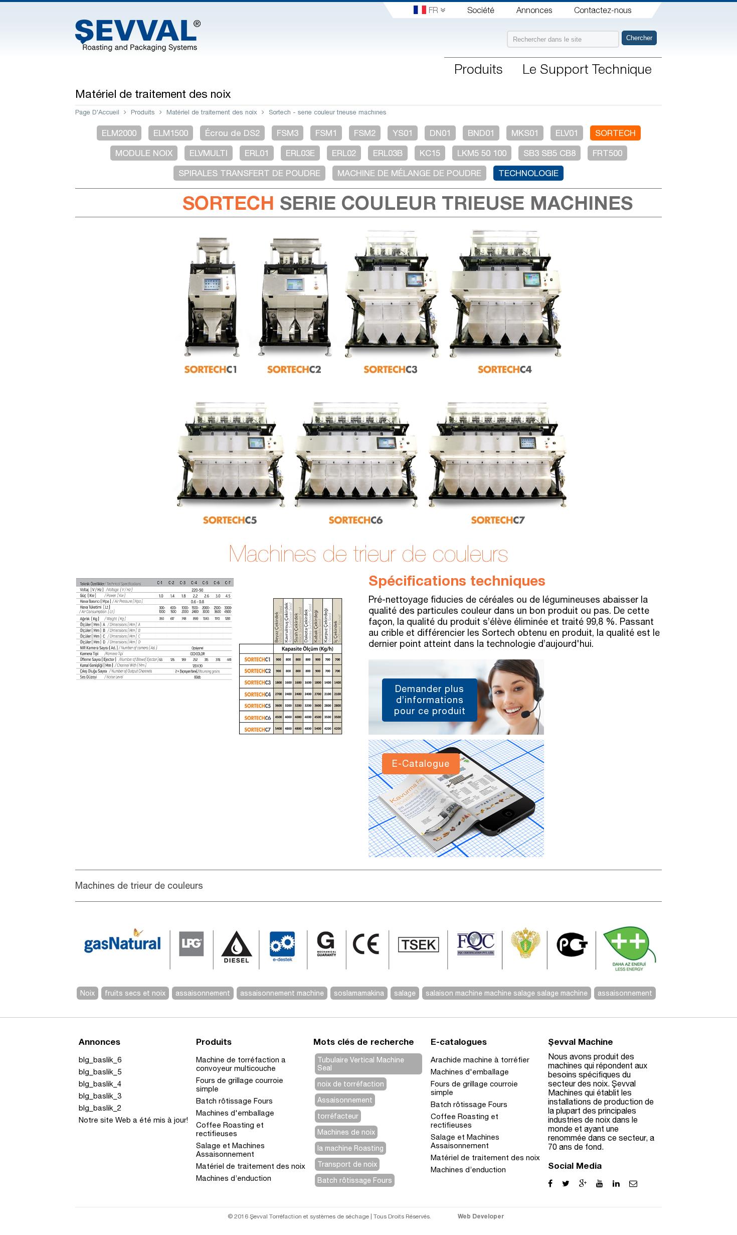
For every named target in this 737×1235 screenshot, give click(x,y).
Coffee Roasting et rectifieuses (230, 1129)
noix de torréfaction (350, 1084)
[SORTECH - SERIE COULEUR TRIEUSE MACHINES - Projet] (213, 744)
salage (405, 993)
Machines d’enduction (233, 1178)
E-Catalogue (421, 763)
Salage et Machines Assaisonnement (230, 1149)
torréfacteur (337, 1116)
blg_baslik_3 (100, 1095)
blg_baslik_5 (100, 1071)
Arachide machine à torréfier (480, 1059)
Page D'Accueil (97, 112)
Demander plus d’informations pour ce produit (430, 699)
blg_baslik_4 (100, 1083)
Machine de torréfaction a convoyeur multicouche (241, 1063)
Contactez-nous (602, 10)
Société (480, 10)
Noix (87, 993)
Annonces (534, 10)
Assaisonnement (345, 1100)
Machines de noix (346, 1132)
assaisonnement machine (282, 993)
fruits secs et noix (135, 993)
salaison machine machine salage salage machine (507, 993)
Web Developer (481, 1216)
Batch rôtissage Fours (234, 1100)
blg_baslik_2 (100, 1108)
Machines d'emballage (235, 1113)
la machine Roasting (350, 1148)
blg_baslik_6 (100, 1059)
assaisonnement (202, 993)
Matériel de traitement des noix (211, 112)
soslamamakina (359, 993)
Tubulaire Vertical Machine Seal (360, 1064)
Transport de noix (347, 1164)
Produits (143, 112)
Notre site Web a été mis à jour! (133, 1120)
